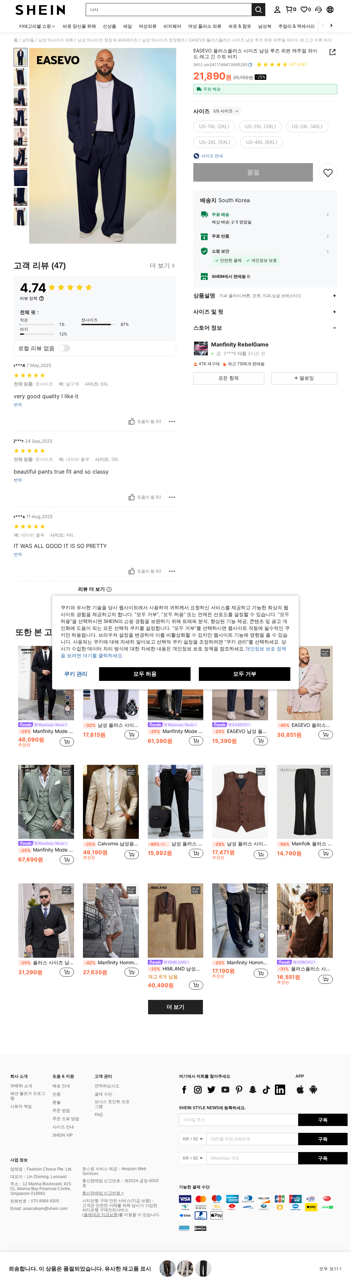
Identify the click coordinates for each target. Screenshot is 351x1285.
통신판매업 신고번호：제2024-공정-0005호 (120, 1183)
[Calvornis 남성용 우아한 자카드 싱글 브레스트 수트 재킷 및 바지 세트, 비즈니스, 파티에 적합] (111, 802)
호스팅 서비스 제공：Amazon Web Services (114, 1171)
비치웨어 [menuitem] (172, 26)
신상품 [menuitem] (109, 26)
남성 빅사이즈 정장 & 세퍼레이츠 (107, 40)
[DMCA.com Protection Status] (200, 1228)
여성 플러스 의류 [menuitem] (204, 26)
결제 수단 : (104, 1094)
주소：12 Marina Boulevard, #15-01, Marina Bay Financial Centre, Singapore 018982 (41, 1189)
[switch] (64, 348)
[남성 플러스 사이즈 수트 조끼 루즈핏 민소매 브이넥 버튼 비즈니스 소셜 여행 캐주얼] (240, 802)
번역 (18, 404)
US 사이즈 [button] (223, 110)
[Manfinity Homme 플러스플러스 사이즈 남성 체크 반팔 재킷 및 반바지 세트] (111, 920)
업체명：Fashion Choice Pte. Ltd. (41, 1169)
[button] (318, 9)
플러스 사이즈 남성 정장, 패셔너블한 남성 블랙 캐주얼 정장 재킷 (47, 962)
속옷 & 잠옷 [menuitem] (239, 26)
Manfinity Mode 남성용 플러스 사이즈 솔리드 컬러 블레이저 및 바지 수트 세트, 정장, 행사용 (47, 731)
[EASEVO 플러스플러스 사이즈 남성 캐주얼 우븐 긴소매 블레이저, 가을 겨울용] (305, 683)
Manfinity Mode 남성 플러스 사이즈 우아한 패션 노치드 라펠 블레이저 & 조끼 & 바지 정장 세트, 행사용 (47, 850)
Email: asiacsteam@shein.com (39, 1208)
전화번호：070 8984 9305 (34, 1201)
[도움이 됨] (132, 421)
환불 (56, 1102)
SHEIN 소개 (21, 1086)
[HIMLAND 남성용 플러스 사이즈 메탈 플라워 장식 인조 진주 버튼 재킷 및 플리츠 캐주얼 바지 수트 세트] (176, 920)
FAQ (98, 1114)
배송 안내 (61, 1086)
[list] (234, 1090)
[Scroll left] (322, 26)
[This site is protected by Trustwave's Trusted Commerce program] (184, 1228)
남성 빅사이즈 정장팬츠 (163, 40)
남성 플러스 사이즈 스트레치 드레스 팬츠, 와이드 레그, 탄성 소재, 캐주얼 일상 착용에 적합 (111, 725)
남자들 (28, 40)
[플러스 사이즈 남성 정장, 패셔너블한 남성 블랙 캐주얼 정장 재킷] (46, 920)
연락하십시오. (107, 1086)
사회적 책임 (21, 1106)
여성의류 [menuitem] (148, 26)
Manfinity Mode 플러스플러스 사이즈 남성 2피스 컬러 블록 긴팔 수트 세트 (176, 731)
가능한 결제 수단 (194, 1187)
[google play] (313, 1092)
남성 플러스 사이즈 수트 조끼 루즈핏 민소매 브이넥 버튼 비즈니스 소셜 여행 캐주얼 (241, 843)
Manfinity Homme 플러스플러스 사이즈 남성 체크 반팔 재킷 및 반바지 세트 (111, 962)
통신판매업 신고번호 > (103, 1193)
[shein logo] (40, 9)
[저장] (328, 172)
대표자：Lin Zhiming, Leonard (38, 1176)
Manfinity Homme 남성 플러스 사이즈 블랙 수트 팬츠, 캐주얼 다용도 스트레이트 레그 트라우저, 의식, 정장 (241, 962)
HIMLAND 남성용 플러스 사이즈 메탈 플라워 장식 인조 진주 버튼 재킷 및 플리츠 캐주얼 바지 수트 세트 (176, 968)
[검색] (258, 9)
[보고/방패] (172, 421)
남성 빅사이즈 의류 (55, 40)
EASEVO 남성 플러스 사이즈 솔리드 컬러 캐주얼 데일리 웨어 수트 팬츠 (241, 731)
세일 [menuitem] (127, 26)
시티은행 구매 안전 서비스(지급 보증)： (118, 1200)
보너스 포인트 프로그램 (112, 1104)
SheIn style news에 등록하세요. (212, 1107)
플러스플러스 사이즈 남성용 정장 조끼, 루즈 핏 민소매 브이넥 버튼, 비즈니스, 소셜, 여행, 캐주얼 (305, 968)
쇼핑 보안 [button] (220, 251)
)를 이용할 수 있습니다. (139, 1214)
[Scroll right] (331, 26)
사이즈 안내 (63, 1127)
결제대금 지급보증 (101, 1214)
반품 (56, 1094)
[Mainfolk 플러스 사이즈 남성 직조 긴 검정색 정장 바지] (305, 802)
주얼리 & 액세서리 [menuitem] (296, 26)
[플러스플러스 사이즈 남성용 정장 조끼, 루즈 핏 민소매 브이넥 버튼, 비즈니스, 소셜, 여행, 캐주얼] (305, 920)
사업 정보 (19, 1160)
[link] (290, 9)
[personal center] (277, 9)
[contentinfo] (263, 1207)
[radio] (214, 126)
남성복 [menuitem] (264, 26)
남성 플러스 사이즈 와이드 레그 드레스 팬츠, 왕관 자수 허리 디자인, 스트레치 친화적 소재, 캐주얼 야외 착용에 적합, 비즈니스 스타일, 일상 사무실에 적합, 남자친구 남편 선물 (176, 843)
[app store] (300, 1092)
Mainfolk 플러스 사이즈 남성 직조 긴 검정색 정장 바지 (305, 843)
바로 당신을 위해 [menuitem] (79, 26)
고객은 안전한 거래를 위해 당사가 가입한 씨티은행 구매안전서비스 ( (119, 1210)
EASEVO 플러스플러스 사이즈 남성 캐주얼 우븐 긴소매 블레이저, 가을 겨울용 (305, 725)
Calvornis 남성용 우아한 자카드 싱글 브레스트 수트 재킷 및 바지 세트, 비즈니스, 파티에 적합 (111, 843)
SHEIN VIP (62, 1135)
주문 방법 (61, 1110)
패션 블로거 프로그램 (27, 1096)
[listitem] (46, 700)
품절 (253, 172)
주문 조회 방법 (65, 1118)
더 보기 (175, 1007)
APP (299, 1076)
